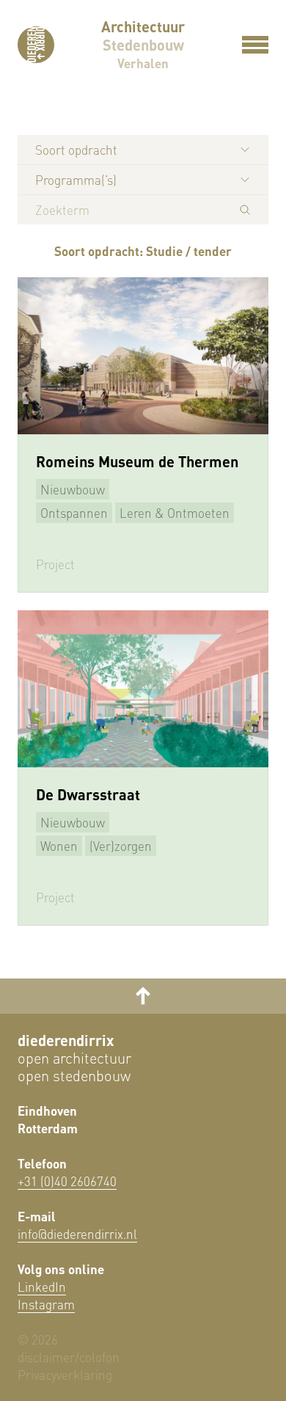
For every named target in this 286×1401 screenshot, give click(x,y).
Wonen (59, 846)
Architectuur (143, 26)
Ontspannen (74, 513)
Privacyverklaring (65, 1375)
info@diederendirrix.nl (77, 1234)
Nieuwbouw (72, 489)
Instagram (46, 1304)
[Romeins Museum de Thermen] (143, 355)
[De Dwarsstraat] (143, 688)
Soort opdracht (76, 150)
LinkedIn (42, 1287)
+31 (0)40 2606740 (67, 1181)
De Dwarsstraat (88, 794)
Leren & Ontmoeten (175, 513)
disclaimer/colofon (69, 1357)
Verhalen (143, 63)
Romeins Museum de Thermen (137, 461)
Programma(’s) (76, 180)
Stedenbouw (143, 44)
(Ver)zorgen (120, 846)
